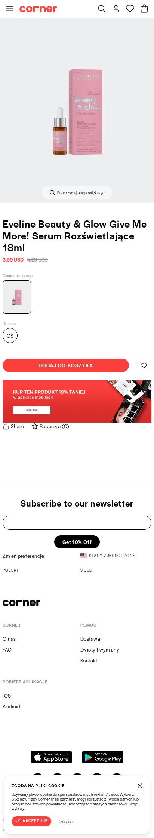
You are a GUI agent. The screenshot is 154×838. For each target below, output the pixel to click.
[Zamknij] (139, 785)
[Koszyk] (144, 9)
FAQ (7, 649)
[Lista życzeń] (130, 9)
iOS (7, 695)
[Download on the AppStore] (51, 757)
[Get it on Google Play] (102, 757)
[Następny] (146, 110)
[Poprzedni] (8, 110)
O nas (9, 638)
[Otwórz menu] (9, 9)
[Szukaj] (101, 9)
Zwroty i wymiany (99, 649)
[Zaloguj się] (115, 9)
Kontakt (89, 660)
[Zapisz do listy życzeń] (143, 365)
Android (11, 706)
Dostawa (90, 638)
